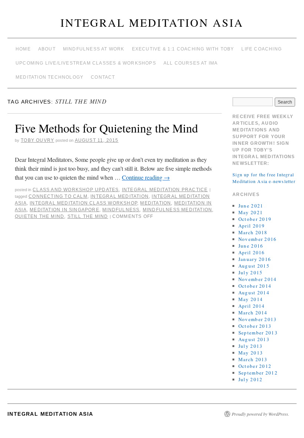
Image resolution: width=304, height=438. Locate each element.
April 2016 (251, 252)
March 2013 (253, 359)
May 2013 (250, 352)
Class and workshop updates (76, 189)
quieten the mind (39, 216)
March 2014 (253, 312)
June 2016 (251, 245)
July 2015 (250, 272)
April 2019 (251, 225)
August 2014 (254, 292)
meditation (155, 203)
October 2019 (255, 219)
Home (23, 49)
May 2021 (250, 212)
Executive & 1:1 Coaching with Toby (183, 49)
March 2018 (253, 232)
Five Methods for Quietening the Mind (106, 128)
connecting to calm (58, 196)
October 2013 (255, 326)
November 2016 (257, 239)
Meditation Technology (49, 77)
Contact (103, 77)
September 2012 (258, 372)
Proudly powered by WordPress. (260, 414)
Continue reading (146, 177)
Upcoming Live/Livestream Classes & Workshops (86, 63)
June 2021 (251, 205)
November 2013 (257, 319)
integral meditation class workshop (83, 203)
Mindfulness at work (94, 49)
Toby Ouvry (37, 140)
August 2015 (254, 265)
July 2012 (250, 379)
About (47, 49)
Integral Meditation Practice (165, 189)
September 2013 (258, 332)
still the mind (87, 216)
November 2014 (257, 279)
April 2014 (251, 306)
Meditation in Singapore (64, 209)
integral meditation (119, 196)
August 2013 (254, 339)
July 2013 (250, 346)
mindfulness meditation (177, 209)
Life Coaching (261, 49)
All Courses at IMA (190, 63)
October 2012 (255, 366)
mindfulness (120, 209)
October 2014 (255, 285)
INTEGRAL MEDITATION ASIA (152, 22)
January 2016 (254, 259)
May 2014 (250, 299)
